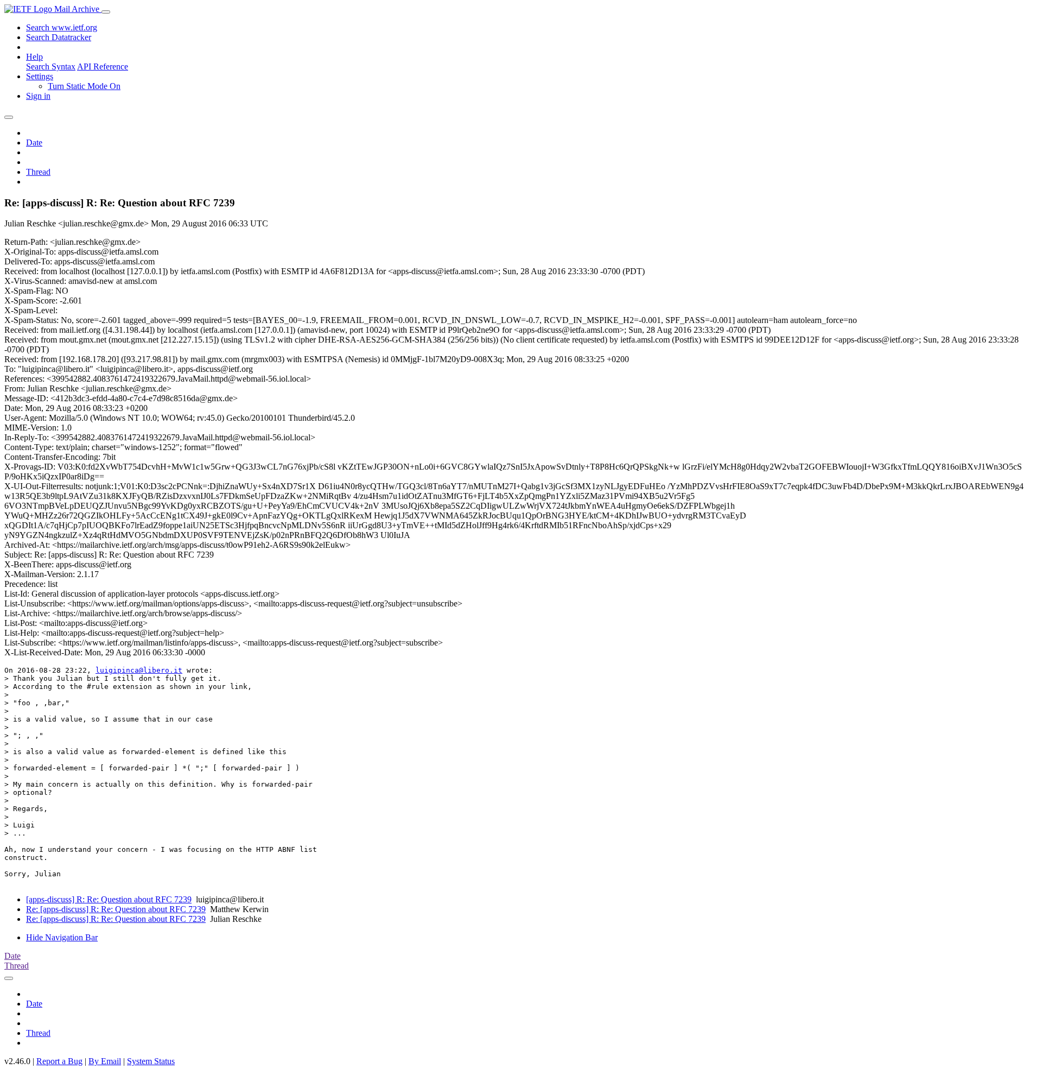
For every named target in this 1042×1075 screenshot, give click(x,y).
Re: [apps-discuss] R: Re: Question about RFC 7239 (116, 909)
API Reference (102, 66)
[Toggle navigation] (105, 12)
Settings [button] (39, 76)
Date (34, 142)
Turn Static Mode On (84, 86)
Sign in (38, 95)
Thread (38, 171)
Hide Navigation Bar (62, 937)
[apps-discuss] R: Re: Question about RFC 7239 (109, 899)
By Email (104, 1061)
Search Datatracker (58, 37)
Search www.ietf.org (61, 27)
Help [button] (34, 56)
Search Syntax (50, 66)
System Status (151, 1061)
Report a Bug (59, 1061)
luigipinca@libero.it (139, 670)
